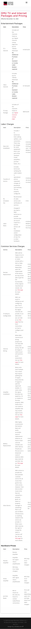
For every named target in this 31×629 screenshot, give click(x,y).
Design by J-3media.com (15, 626)
